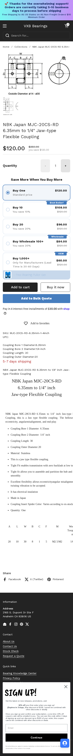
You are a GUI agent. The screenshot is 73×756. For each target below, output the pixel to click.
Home (6, 47)
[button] (66, 26)
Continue (36, 737)
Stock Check (11, 651)
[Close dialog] (66, 686)
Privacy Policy (11, 678)
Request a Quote (13, 655)
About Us (8, 641)
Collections (20, 47)
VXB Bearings (35, 26)
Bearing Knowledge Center (19, 673)
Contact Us (10, 646)
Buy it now (55, 287)
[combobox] (36, 35)
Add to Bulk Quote (36, 298)
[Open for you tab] (64, 743)
